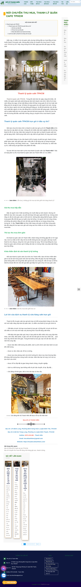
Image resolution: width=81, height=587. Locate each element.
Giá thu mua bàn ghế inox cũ (26, 308)
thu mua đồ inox (47, 3)
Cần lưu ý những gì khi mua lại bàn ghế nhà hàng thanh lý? (35, 200)
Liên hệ (67, 3)
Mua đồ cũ (64, 32)
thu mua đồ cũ (38, 3)
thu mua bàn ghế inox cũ (64, 75)
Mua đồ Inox (64, 40)
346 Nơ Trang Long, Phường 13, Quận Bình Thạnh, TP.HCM (24, 567)
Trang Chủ (26, 3)
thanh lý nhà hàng (64, 63)
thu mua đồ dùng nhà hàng (64, 51)
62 (37, 544)
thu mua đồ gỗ (55, 3)
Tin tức (62, 3)
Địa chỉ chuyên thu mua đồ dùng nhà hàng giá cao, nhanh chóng (24, 450)
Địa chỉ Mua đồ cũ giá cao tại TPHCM (16, 448)
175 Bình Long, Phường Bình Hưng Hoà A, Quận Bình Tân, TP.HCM (24, 562)
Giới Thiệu (32, 3)
